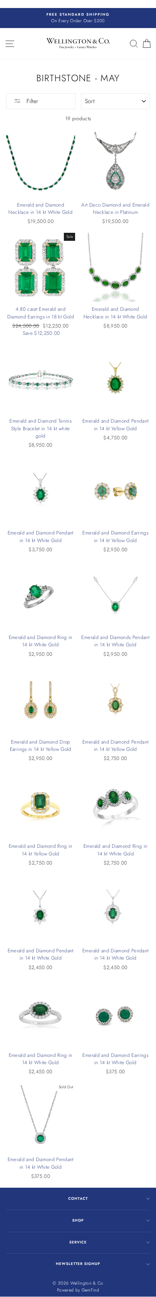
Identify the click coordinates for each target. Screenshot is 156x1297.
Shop (78, 1220)
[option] (78, 18)
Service (78, 1242)
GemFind (90, 1290)
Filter (31, 101)
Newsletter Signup (78, 1263)
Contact (77, 1198)
